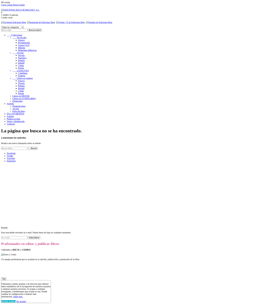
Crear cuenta (7, 5)
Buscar (35, 30)
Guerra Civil (23, 45)
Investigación (24, 42)
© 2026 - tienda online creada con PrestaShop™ (22, 274)
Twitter (10, 156)
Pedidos (10, 178)
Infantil (21, 63)
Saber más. (18, 296)
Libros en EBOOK (20, 96)
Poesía (21, 68)
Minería (21, 48)
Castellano (22, 73)
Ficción (18, 53)
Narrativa (22, 58)
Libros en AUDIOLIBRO (24, 98)
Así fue (15, 108)
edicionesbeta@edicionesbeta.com (45, 223)
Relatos (21, 60)
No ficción (19, 37)
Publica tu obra (13, 119)
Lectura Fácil (20, 70)
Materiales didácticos (27, 50)
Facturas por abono (15, 180)
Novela (21, 55)
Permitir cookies (8, 301)
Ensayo (21, 40)
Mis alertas (11, 190)
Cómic (21, 65)
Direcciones (12, 183)
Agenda (10, 103)
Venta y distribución (16, 121)
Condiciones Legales (10, 202)
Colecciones (14, 35)
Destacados (17, 101)
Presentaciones (19, 106)
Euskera (21, 75)
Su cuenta (5, 165)
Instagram (11, 161)
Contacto (11, 124)
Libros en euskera (22, 78)
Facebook (11, 153)
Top (3, 279)
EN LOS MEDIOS (15, 114)
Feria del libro (18, 111)
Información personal (16, 175)
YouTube (11, 158)
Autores (10, 116)
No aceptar (21, 301)
